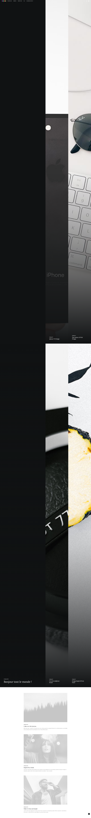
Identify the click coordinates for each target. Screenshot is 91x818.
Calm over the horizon (30, 726)
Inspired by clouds (29, 767)
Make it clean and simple (30, 809)
